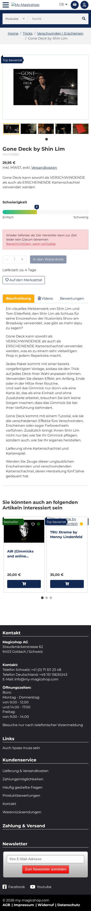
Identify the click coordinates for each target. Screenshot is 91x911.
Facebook (16, 887)
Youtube (44, 887)
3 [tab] (50, 597)
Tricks (28, 33)
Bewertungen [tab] (72, 298)
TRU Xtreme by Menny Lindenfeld (66, 534)
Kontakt (9, 804)
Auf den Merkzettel (25, 280)
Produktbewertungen (21, 795)
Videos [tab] (47, 298)
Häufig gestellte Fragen (23, 787)
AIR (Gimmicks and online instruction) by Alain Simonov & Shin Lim (21, 554)
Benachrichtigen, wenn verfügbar (31, 244)
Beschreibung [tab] (18, 298)
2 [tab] (45, 597)
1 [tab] (45, 138)
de (62, 4)
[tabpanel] (11, 129)
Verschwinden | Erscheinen (60, 33)
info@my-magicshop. (32, 679)
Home (13, 33)
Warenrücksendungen (22, 812)
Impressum (24, 905)
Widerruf (46, 905)
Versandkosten (44, 168)
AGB (6, 905)
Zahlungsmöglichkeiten (23, 779)
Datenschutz (68, 905)
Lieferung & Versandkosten (25, 771)
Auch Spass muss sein (21, 748)
